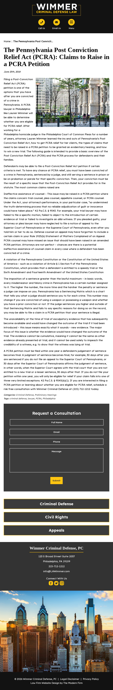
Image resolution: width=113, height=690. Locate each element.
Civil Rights (56, 517)
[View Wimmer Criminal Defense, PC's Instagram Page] (62, 584)
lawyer (31, 398)
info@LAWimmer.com (56, 571)
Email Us (56, 28)
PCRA (38, 398)
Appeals (56, 530)
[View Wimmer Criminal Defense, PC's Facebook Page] (51, 584)
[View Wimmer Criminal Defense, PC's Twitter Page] (56, 584)
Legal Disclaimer (69, 679)
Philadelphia (49, 398)
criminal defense (17, 398)
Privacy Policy (91, 679)
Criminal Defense (25, 395)
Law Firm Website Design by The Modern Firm (56, 683)
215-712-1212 (57, 566)
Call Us (41, 28)
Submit (56, 480)
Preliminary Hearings (45, 395)
